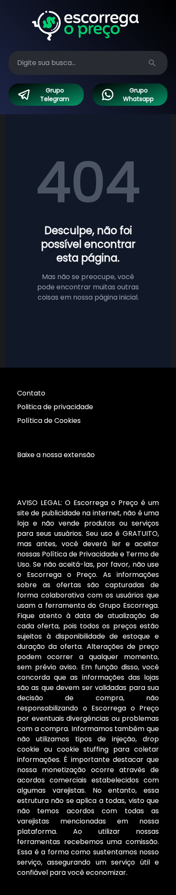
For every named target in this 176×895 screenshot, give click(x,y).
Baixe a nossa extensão (56, 455)
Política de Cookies (49, 420)
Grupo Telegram (54, 94)
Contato (31, 393)
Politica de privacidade (55, 407)
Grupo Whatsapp (138, 94)
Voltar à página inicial (88, 321)
